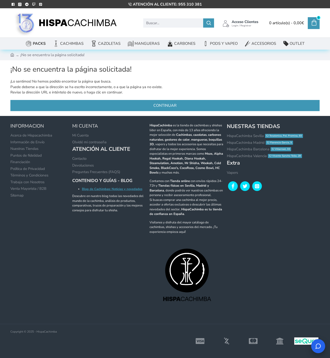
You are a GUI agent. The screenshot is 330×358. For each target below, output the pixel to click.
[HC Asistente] (318, 346)
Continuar (165, 105)
